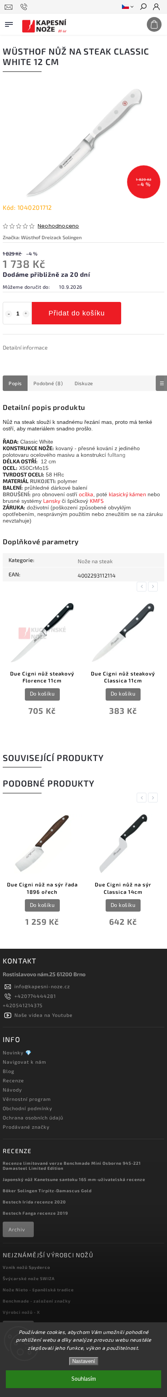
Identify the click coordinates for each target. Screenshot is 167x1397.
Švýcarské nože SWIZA (29, 1278)
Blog (8, 1071)
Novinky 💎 (17, 1052)
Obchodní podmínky (27, 1108)
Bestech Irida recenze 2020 (34, 1201)
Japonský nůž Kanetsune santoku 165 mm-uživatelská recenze (74, 1179)
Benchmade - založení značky (37, 1300)
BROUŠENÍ (16, 494)
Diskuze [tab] (84, 383)
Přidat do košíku (77, 313)
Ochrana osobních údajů (33, 1117)
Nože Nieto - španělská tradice (38, 1289)
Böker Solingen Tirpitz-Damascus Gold (47, 1190)
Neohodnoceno (58, 226)
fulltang (116, 455)
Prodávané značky (26, 1127)
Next (154, 587)
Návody (12, 1090)
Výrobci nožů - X (21, 1312)
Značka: (42, 237)
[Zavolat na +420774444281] (25, 7)
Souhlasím (83, 1379)
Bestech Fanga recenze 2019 (35, 1212)
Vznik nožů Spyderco (26, 1267)
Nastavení (83, 1361)
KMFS (97, 500)
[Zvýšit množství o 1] (26, 313)
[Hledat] (143, 7)
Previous (142, 587)
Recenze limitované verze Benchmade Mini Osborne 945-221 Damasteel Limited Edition (72, 1165)
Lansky (51, 500)
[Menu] (9, 23)
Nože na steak (95, 561)
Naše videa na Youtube (43, 1015)
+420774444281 (35, 996)
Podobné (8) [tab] (48, 383)
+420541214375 (23, 1005)
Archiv (17, 1229)
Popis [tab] (15, 383)
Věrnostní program (27, 1099)
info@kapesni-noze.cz (42, 986)
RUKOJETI (42, 481)
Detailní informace (25, 347)
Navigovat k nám (24, 1062)
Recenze (13, 1080)
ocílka (86, 494)
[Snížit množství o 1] (8, 313)
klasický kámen (127, 494)
